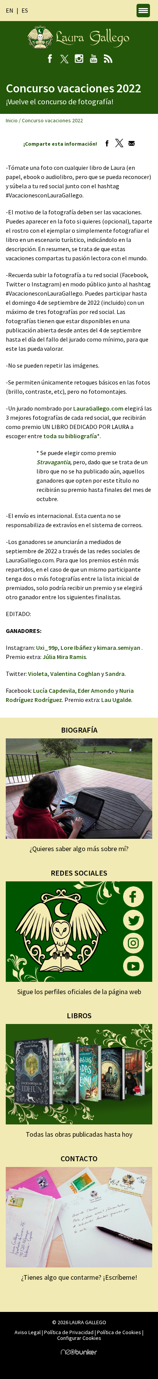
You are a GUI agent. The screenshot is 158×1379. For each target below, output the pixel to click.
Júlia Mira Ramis (64, 657)
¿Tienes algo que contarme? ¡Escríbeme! (79, 1277)
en (9, 10)
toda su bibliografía (69, 436)
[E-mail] (130, 143)
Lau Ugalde (116, 699)
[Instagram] (79, 59)
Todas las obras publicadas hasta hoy (79, 1134)
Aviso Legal (28, 1332)
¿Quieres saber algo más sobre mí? (79, 848)
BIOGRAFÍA (79, 730)
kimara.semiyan (118, 647)
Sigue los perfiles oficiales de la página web (79, 991)
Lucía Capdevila (54, 690)
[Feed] (108, 59)
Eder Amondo (96, 690)
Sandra (115, 673)
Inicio (12, 120)
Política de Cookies (119, 1332)
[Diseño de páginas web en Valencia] (79, 1352)
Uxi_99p (47, 647)
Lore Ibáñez (76, 647)
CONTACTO (79, 1158)
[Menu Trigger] (143, 10)
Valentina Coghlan (75, 673)
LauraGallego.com (98, 408)
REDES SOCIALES (79, 873)
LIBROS (79, 1015)
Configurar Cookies (79, 1338)
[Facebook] (50, 59)
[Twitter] (117, 143)
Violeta (38, 673)
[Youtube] (93, 59)
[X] (64, 59)
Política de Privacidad (69, 1332)
